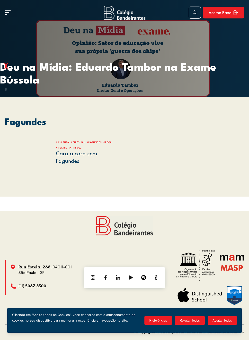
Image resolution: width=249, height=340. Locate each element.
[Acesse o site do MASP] (232, 268)
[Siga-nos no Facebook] (105, 277)
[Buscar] (195, 12)
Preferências (158, 320)
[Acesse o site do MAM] (232, 259)
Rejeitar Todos (190, 320)
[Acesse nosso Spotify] (143, 277)
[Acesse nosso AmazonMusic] (156, 277)
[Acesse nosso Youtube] (131, 277)
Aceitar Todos (222, 320)
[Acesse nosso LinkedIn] (118, 277)
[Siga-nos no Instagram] (93, 277)
